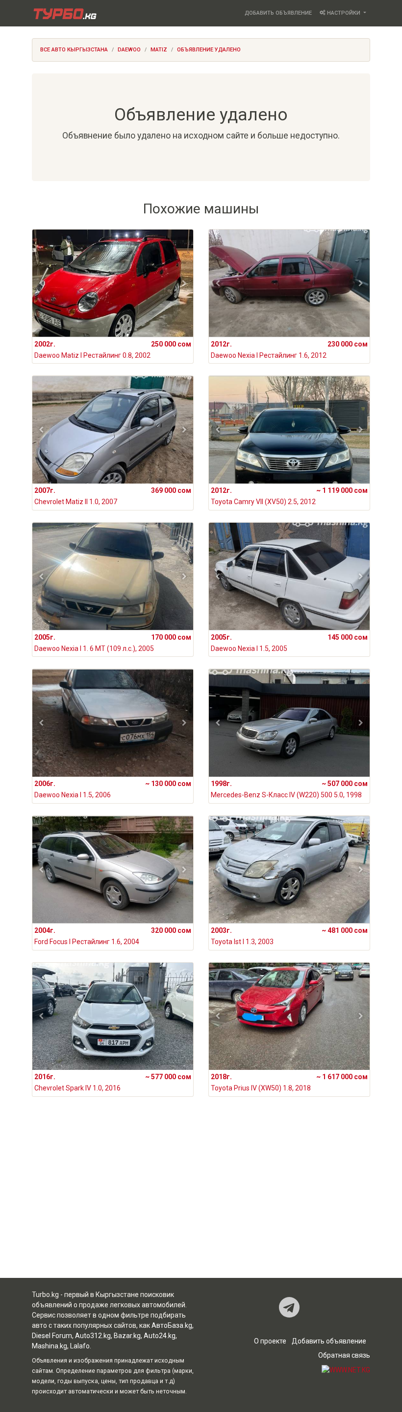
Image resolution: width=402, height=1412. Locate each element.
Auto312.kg (93, 1336)
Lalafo (80, 1346)
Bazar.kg (127, 1336)
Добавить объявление (278, 13)
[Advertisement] (201, 1200)
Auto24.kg (160, 1336)
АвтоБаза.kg (171, 1325)
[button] (41, 283)
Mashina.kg (49, 1346)
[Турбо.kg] (64, 13)
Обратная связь (344, 1355)
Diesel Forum (52, 1336)
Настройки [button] (344, 13)
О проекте (270, 1341)
